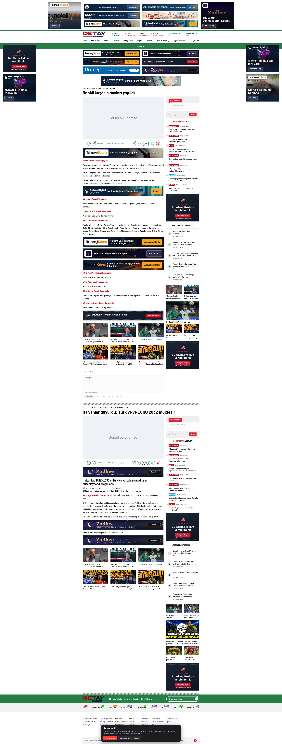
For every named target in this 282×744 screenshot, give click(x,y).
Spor (93, 88)
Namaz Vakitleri (98, 707)
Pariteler (165, 707)
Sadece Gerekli (125, 738)
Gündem (116, 40)
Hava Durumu (126, 707)
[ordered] (109, 396)
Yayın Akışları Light (106, 719)
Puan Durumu (141, 46)
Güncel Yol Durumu (89, 722)
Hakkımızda (156, 719)
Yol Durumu (178, 707)
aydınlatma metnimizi (129, 733)
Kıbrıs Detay (86, 88)
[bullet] (112, 396)
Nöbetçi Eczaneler (106, 722)
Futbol (94, 408)
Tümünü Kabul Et (110, 738)
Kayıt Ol (168, 722)
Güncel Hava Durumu (90, 719)
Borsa (85, 707)
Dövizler (132, 722)
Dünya (106, 40)
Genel (85, 40)
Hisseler (154, 707)
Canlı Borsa (119, 719)
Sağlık (139, 40)
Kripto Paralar (193, 707)
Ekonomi (149, 40)
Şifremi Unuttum (171, 719)
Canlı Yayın (86, 725)
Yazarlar (144, 722)
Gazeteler (113, 707)
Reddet (136, 738)
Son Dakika (95, 40)
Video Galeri (145, 719)
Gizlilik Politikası (157, 722)
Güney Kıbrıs (128, 40)
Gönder (89, 396)
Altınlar (131, 719)
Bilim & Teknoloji (163, 40)
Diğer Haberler (179, 40)
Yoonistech (4, 716)
